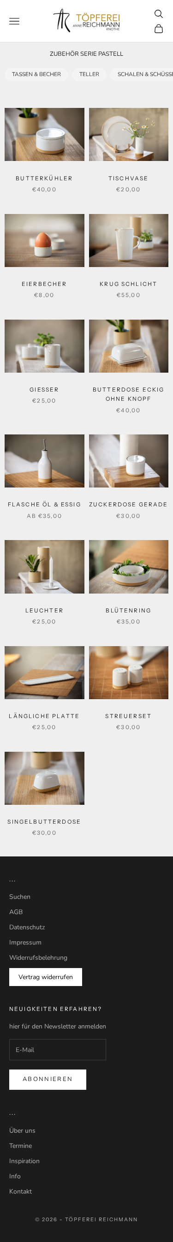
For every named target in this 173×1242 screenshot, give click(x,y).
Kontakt (20, 1191)
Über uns (22, 1130)
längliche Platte (44, 716)
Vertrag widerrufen (45, 977)
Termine (20, 1145)
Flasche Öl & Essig (44, 504)
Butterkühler (44, 178)
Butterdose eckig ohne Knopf (129, 394)
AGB (16, 912)
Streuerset (128, 716)
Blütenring (128, 610)
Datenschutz (27, 927)
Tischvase (128, 178)
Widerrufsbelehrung (38, 957)
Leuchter (44, 610)
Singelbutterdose (44, 821)
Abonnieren (48, 1079)
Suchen (19, 896)
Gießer (44, 389)
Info (15, 1176)
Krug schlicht (128, 283)
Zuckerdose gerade (128, 504)
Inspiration (24, 1161)
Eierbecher (44, 283)
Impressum (25, 942)
